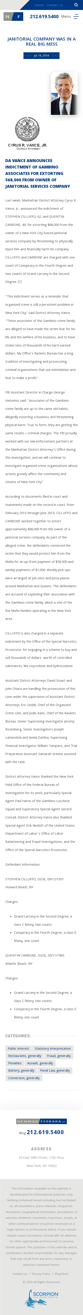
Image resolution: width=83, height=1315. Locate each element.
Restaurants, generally (24, 1056)
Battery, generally (21, 1071)
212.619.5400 (44, 17)
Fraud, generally (59, 1056)
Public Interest (18, 1049)
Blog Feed (61, 1274)
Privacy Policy (41, 1274)
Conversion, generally (24, 1078)
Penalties (14, 1063)
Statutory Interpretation (53, 1049)
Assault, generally (40, 1063)
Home (39, 5)
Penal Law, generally (55, 1071)
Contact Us (54, 5)
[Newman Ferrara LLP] (13, 16)
